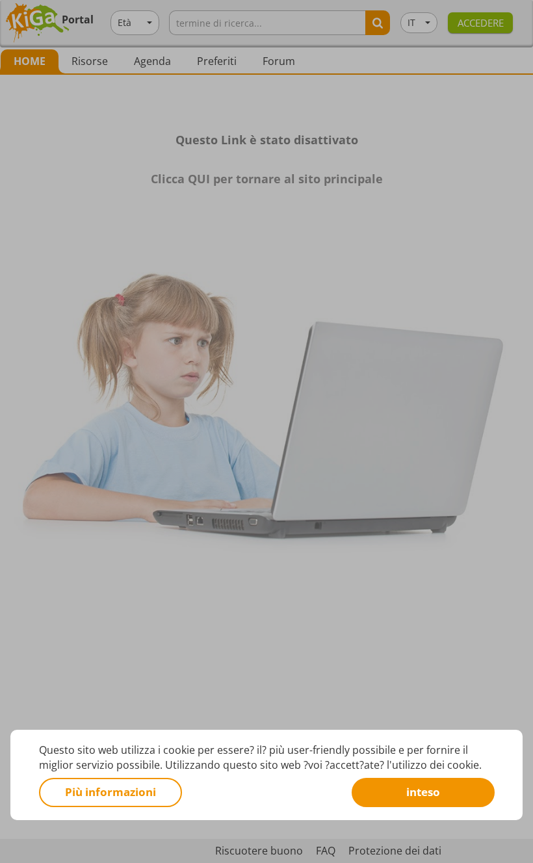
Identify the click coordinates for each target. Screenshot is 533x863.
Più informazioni (110, 791)
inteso (423, 791)
